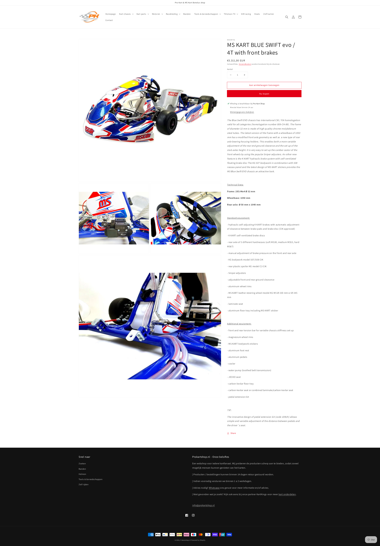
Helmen (82, 474)
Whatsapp (214, 487)
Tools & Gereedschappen (90, 479)
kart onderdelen (287, 494)
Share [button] (233, 433)
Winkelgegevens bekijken (242, 112)
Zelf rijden (84, 484)
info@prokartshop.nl (203, 505)
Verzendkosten (245, 64)
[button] (126, 14)
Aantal (230, 69)
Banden (82, 469)
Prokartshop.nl (185, 540)
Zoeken (82, 463)
